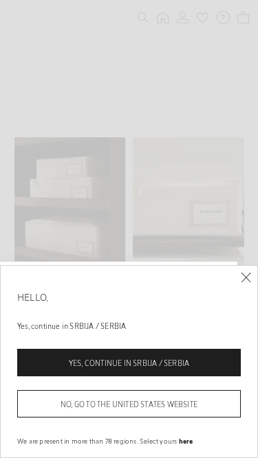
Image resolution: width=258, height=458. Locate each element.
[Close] (246, 277)
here (186, 441)
